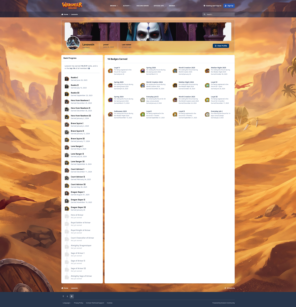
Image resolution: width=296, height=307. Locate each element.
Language (66, 303)
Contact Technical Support (95, 303)
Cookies (109, 303)
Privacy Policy (78, 303)
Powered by (224, 303)
